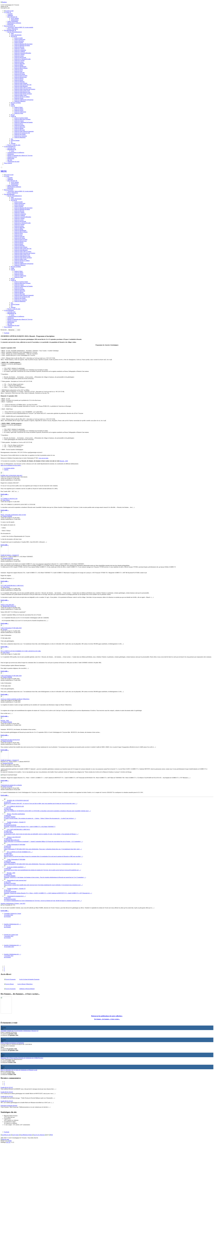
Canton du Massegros (19, 137)
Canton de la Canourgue (20, 136)
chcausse (5, 629)
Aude (12, 33)
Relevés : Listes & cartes (13, 145)
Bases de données (9, 26)
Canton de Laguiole (19, 60)
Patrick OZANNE (7, 741)
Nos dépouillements (10, 30)
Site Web (9, 160)
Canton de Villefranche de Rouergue (23, 99)
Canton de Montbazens (20, 66)
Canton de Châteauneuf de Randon (23, 122)
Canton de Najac (18, 69)
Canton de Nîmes (18, 108)
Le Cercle (7, 12)
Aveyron (14, 36)
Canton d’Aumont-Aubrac (21, 118)
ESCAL (8, 1142)
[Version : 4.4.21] (10, 1141)
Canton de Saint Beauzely (21, 86)
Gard (13, 105)
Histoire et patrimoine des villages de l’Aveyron (19, 155)
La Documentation (10, 146)
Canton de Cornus (19, 56)
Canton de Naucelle (19, 72)
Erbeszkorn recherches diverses (9, 1105)
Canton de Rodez (18, 80)
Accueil (11, 10)
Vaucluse (13, 143)
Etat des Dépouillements (14, 32)
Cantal (12, 104)
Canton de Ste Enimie (20, 134)
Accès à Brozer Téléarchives (25, 984)
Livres (12, 151)
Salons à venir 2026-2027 (7, 604)
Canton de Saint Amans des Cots (22, 84)
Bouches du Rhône (16, 102)
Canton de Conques (19, 54)
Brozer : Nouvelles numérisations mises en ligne (13, 514)
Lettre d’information (12, 21)
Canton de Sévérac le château (22, 96)
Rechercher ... (4, 330)
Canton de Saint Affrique (20, 83)
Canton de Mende (18, 128)
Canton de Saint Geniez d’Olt (22, 90)
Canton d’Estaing (18, 42)
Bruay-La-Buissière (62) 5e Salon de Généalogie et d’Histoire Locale (19, 1070)
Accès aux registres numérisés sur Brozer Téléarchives (15, 699)
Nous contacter (8, 163)
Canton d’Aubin (18, 38)
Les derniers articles (9, 468)
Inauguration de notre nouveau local (10, 739)
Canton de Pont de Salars (20, 75)
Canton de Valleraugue (20, 111)
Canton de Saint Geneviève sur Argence (24, 89)
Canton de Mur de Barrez (21, 68)
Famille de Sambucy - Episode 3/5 (10, 760)
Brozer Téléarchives (12, 29)
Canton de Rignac (19, 78)
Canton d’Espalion (19, 41)
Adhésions (10, 15)
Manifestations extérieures (14, 23)
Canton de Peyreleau (19, 74)
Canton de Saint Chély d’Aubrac (22, 87)
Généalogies (10, 154)
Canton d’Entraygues (19, 39)
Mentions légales (27, 1134)
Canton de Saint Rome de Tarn (22, 92)
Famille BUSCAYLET (7, 1087)
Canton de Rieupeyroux (20, 77)
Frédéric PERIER (7, 516)
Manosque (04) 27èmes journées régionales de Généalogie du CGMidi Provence (22, 1058)
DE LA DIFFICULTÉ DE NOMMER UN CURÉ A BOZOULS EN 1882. (21, 651)
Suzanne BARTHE (8, 558)
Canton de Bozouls (19, 47)
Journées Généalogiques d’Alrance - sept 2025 (13, 903)
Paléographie (10, 158)
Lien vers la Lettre (43, 458)
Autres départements (16, 35)
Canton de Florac (18, 124)
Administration (15, 20)
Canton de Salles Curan (20, 95)
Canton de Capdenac (19, 51)
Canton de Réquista (19, 81)
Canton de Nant (18, 71)
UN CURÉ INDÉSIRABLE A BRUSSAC (12, 585)
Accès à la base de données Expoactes (29, 979)
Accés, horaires (15, 18)
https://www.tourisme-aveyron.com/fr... (11, 465)
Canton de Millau (18, 65)
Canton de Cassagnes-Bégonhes (22, 53)
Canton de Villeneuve (19, 101)
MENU (4, 171)
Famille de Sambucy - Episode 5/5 (10, 555)
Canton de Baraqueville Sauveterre (23, 44)
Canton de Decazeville (20, 57)
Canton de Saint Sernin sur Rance (23, 93)
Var (12, 142)
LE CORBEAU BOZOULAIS (9, 498)
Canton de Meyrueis (19, 130)
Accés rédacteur (40, 1134)
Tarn (12, 139)
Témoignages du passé (13, 161)
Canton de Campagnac (20, 50)
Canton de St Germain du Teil (22, 133)
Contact (17, 1134)
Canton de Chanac (19, 121)
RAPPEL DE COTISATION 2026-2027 (11, 475)
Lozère (13, 116)
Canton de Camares (19, 48)
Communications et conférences (15, 152)
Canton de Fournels (19, 125)
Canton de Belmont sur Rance (22, 45)
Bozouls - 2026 (64, 461)
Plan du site (8, 1134)
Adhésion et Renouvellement (27, 988)
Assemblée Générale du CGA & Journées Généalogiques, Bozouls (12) (19, 1030)
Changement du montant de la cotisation (11, 785)
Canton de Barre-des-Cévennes (22, 119)
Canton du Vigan (18, 113)
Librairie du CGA (12, 157)
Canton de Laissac (19, 62)
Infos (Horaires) (12, 17)
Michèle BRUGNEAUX (9, 606)
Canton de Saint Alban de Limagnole (24, 131)
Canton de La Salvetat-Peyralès (22, 59)
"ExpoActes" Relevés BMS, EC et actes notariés (20, 27)
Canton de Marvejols (19, 127)
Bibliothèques (11, 149)
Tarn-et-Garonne (15, 140)
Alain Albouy (6, 500)
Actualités (10, 13)
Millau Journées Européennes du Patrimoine (12, 1043)
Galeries (6, 469)
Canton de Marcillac (19, 63)
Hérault (13, 114)
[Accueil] (4, 2)
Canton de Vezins (18, 98)
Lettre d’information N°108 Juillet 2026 (11, 628)
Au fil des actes (11, 148)
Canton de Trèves (18, 110)
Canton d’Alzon (18, 107)
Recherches (10, 24)
